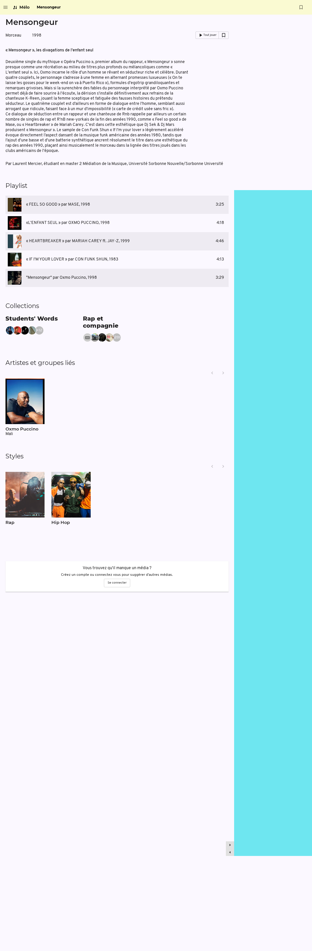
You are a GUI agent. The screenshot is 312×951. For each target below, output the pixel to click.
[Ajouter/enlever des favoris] (301, 7)
